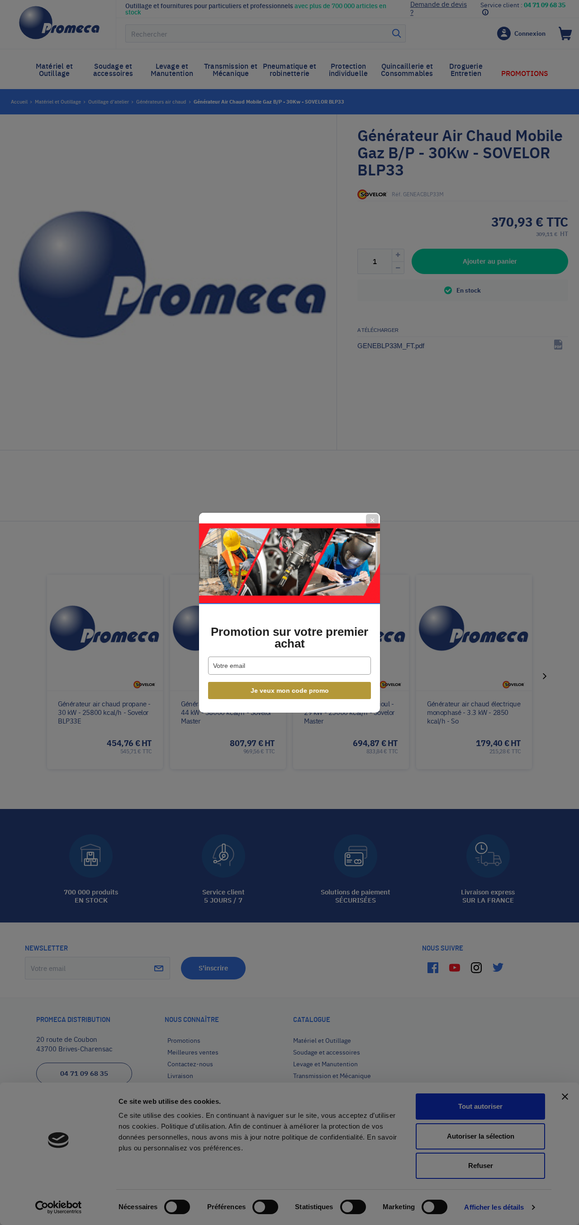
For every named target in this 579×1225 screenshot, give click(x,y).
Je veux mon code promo (290, 690)
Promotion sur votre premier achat (289, 637)
